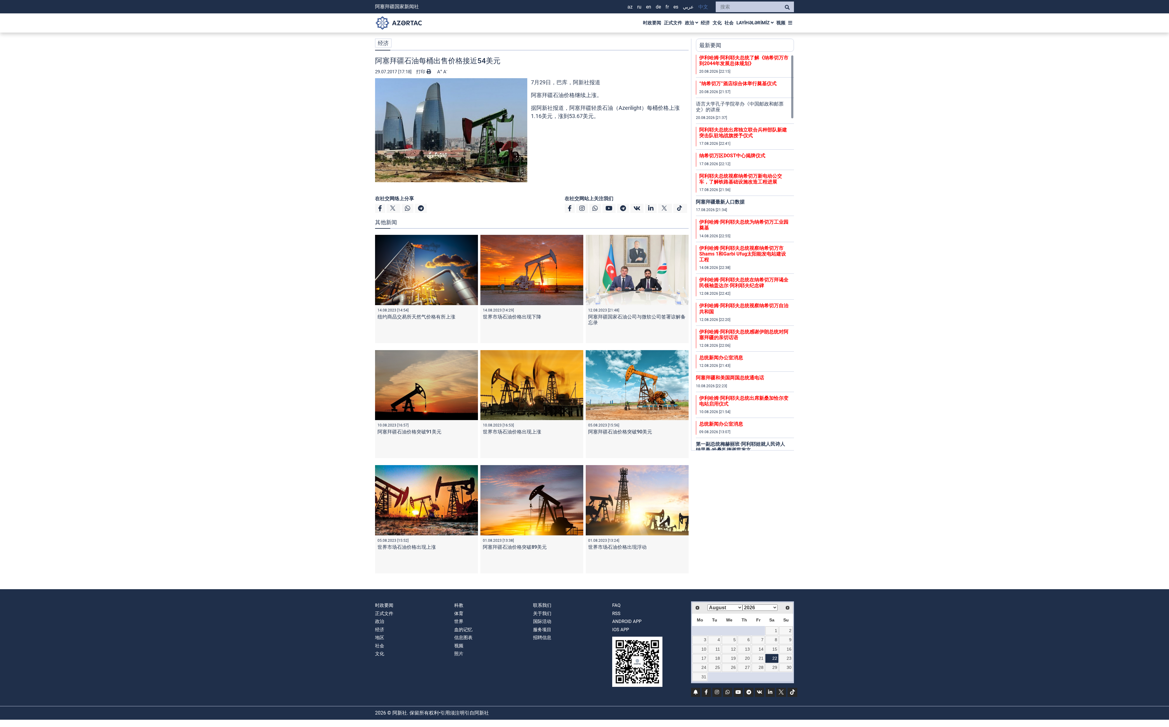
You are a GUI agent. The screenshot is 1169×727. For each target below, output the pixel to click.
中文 (703, 7)
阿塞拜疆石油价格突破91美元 (409, 432)
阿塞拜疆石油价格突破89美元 (515, 547)
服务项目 (542, 629)
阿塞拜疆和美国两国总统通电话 (730, 378)
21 (761, 658)
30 (789, 667)
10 (703, 649)
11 (717, 649)
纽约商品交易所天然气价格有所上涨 (416, 317)
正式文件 (673, 23)
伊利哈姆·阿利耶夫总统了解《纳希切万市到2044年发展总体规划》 (743, 60)
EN (648, 7)
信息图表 (463, 637)
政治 (690, 23)
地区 (379, 637)
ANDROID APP (626, 621)
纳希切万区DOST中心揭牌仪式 (732, 155)
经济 (705, 23)
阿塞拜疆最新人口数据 (720, 202)
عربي (688, 7)
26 (733, 667)
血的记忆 (463, 629)
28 (761, 667)
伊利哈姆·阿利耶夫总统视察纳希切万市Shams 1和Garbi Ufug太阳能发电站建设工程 (742, 254)
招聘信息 (542, 637)
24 (703, 667)
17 (703, 658)
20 (747, 658)
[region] (745, 252)
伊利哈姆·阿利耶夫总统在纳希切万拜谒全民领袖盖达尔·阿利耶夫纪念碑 (743, 282)
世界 (458, 621)
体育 (458, 613)
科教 (458, 605)
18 (717, 658)
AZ (630, 7)
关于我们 (542, 613)
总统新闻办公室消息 (721, 357)
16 (789, 649)
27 (747, 667)
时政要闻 (652, 23)
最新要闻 (710, 45)
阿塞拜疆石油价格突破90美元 (620, 432)
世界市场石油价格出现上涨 (512, 432)
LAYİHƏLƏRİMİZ (753, 23)
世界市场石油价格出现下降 (512, 317)
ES (675, 7)
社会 (729, 23)
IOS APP (620, 629)
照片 (458, 653)
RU (639, 7)
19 (733, 658)
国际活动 (542, 621)
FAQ (616, 605)
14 (761, 649)
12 (733, 649)
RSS (616, 613)
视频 (780, 23)
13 (747, 649)
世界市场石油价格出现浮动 (617, 547)
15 (774, 649)
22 (774, 658)
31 (703, 676)
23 (789, 658)
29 (774, 667)
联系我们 (542, 605)
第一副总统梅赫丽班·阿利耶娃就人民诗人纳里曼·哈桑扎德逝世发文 (740, 447)
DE (658, 7)
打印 (421, 72)
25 (717, 667)
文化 (717, 23)
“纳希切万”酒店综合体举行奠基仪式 (738, 83)
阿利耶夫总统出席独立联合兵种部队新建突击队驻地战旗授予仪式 (743, 132)
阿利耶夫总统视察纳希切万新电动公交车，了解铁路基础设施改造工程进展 (740, 179)
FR (667, 7)
